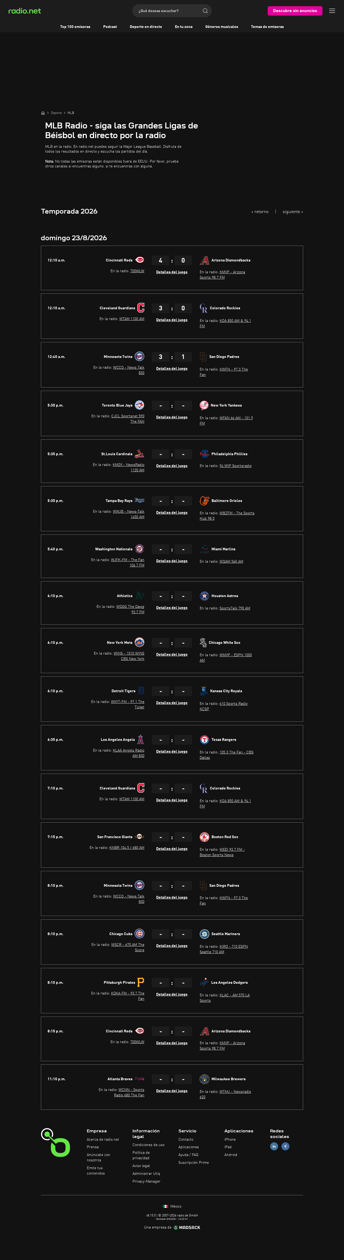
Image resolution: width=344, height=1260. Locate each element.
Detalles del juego (172, 272)
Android (230, 1155)
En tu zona (183, 27)
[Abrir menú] (332, 11)
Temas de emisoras (267, 27)
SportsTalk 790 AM (235, 608)
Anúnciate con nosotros (98, 1157)
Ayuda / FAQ (188, 1155)
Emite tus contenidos (96, 1170)
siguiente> (293, 212)
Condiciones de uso (148, 1145)
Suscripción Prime (193, 1163)
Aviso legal (141, 1166)
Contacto (185, 1139)
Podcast (110, 27)
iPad (228, 1147)
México (175, 1206)
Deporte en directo (146, 27)
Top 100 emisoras (75, 27)
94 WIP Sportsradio (236, 466)
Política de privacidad (141, 1155)
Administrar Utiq (146, 1174)
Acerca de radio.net (103, 1139)
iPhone (230, 1139)
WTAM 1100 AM (131, 319)
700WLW (137, 271)
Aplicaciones (188, 1147)
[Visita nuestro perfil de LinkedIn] (274, 1146)
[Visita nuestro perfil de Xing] (285, 1146)
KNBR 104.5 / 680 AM (126, 848)
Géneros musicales (221, 27)
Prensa (93, 1147)
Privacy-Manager (146, 1181)
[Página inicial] (43, 113)
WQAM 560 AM (231, 561)
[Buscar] (205, 11)
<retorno (259, 212)
